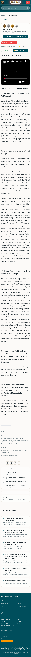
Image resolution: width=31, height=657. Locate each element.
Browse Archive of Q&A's (7, 625)
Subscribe (3, 613)
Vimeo (18, 623)
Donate (3, 629)
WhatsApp (8, 50)
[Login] (23, 2)
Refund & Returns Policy (7, 630)
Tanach (18, 608)
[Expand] (3, 473)
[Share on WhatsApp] (7, 463)
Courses (3, 621)
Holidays (19, 613)
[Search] (27, 8)
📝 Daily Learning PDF (20, 50)
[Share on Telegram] (11, 463)
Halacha (3, 608)
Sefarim (18, 612)
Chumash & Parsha (21, 606)
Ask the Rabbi (4, 623)
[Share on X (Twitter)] (15, 463)
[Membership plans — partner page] (15, 2)
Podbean (19, 619)
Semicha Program (5, 619)
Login (2, 612)
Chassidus (19, 610)
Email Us (5, 636)
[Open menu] (6, 2)
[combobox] (15, 8)
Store (2, 627)
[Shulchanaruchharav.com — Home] (2, 2)
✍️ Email (21, 46)
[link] (12, 15)
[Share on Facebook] (18, 463)
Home (3, 15)
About (2, 610)
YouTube (19, 621)
